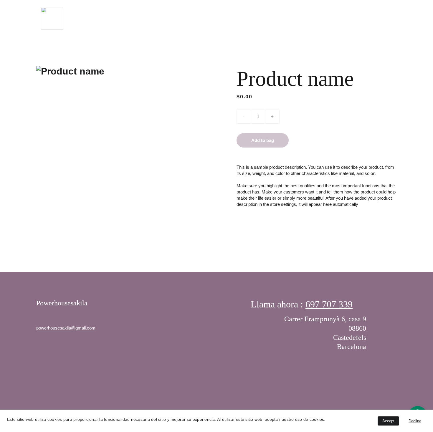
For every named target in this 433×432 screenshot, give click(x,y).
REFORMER (313, 18)
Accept (388, 421)
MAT (286, 18)
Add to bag (262, 140)
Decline (415, 421)
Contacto (380, 18)
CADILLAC (347, 18)
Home (263, 18)
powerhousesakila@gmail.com (65, 327)
